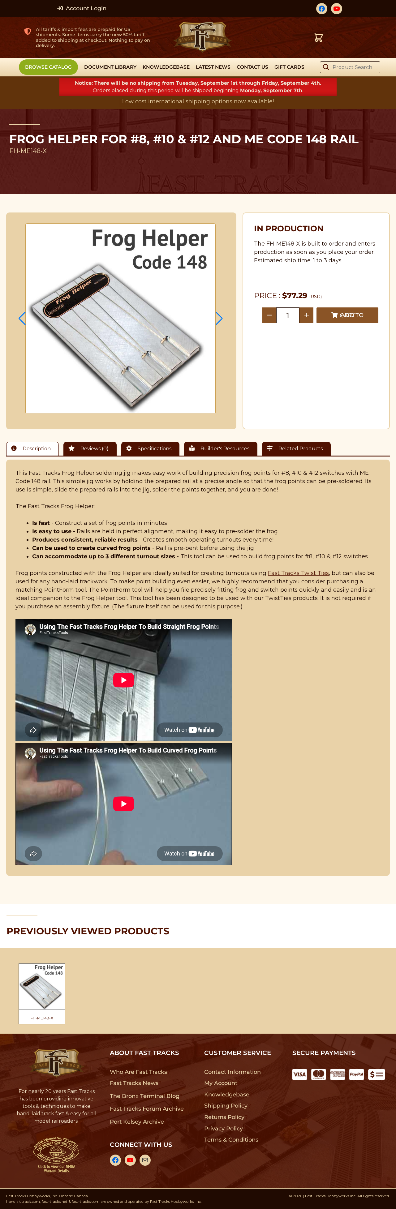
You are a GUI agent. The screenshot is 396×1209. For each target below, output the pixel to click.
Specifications (153, 449)
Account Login (85, 8)
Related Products (300, 449)
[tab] (34, 449)
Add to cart (352, 315)
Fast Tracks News (134, 1083)
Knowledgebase (226, 1094)
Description (36, 449)
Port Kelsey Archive (137, 1121)
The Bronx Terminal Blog (144, 1096)
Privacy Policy (223, 1128)
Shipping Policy (226, 1105)
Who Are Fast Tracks (138, 1072)
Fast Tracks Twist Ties (298, 573)
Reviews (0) (94, 449)
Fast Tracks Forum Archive (146, 1108)
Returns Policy (224, 1117)
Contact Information (232, 1072)
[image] (120, 318)
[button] (22, 318)
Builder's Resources (224, 449)
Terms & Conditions (231, 1139)
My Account (220, 1083)
